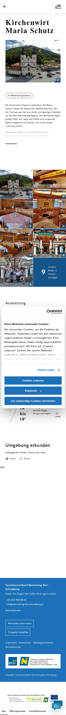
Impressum (11, 642)
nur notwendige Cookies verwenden (33, 400)
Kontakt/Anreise (37, 711)
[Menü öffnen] (4, 6)
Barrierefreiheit (13, 647)
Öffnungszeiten (18, 711)
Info (4, 711)
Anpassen (31, 390)
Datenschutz (25, 642)
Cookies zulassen (33, 380)
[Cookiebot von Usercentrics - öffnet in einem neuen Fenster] (47, 311)
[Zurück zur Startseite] (58, 6)
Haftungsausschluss (43, 642)
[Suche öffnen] (18, 6)
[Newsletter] (12, 6)
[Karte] (10, 6)
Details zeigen (46, 369)
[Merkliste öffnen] (15, 6)
